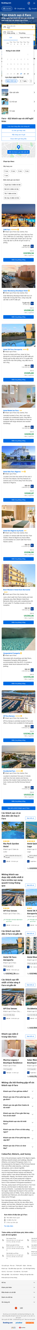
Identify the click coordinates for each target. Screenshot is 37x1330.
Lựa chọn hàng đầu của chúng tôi (18, 126)
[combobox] (18, 28)
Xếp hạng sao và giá (18, 134)
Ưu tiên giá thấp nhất (18, 130)
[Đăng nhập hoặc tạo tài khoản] (28, 3)
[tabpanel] (18, 62)
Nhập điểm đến (11, 26)
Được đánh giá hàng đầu (19, 139)
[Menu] (34, 3)
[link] (6, 171)
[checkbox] (28, 54)
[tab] (11, 37)
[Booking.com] (6, 3)
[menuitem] (7, 8)
